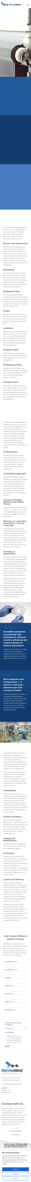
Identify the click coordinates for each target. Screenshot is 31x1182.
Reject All (15, 1178)
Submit (7, 1046)
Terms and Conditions (15, 1131)
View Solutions (11, 204)
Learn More (10, 665)
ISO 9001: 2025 (6, 1090)
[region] (15, 1166)
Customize (15, 1174)
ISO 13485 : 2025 (6, 1092)
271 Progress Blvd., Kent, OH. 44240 (12, 1084)
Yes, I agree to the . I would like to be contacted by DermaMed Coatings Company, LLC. (14, 1039)
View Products (11, 109)
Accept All (15, 1169)
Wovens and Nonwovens (15, 243)
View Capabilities (12, 159)
